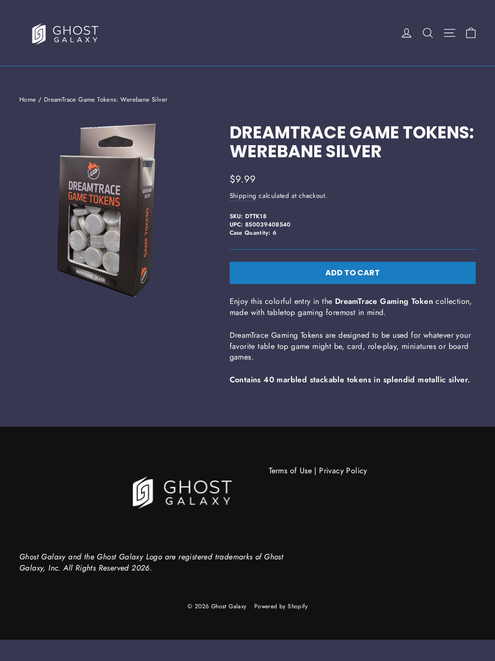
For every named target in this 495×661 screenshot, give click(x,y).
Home (27, 99)
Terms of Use (290, 470)
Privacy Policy (343, 470)
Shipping (243, 195)
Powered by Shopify (280, 606)
